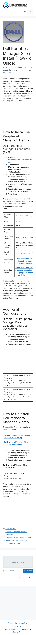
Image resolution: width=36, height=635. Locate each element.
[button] (25, 12)
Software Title (10, 529)
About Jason (23, 623)
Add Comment (28, 571)
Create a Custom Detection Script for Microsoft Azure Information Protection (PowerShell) (17, 541)
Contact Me (18, 626)
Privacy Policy (13, 623)
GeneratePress (18, 632)
